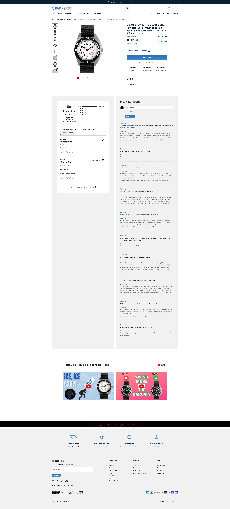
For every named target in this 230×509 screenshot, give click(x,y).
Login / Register (137, 465)
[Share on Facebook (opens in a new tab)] (67, 152)
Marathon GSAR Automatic (138, 203)
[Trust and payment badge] (59, 492)
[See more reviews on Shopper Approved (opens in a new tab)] (73, 152)
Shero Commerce (173, 501)
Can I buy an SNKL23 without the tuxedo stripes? (136, 151)
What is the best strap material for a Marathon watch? (138, 191)
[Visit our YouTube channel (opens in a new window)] (161, 365)
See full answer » (164, 140)
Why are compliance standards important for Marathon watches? (141, 304)
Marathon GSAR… (153, 140)
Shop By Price (69, 13)
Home (53, 19)
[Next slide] (55, 72)
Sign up (56, 475)
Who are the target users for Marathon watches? (136, 257)
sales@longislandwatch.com (64, 485)
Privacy (111, 473)
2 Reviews (140, 33)
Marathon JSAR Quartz (165, 199)
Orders (135, 468)
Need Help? (151, 13)
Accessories (97, 13)
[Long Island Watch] (61, 8)
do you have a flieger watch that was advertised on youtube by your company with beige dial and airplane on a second (145, 239)
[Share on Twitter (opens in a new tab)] (70, 152)
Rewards (175, 13)
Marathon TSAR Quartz (163, 222)
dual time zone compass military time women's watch (137, 327)
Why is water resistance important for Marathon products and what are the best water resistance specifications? (146, 126)
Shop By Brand (56, 13)
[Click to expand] (66, 27)
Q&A (110, 478)
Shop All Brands (113, 481)
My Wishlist (136, 470)
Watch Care (160, 13)
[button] (55, 26)
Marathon (69, 19)
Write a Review (68, 133)
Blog (168, 13)
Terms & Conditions (114, 470)
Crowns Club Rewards (139, 473)
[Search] (127, 8)
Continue (129, 116)
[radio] (92, 106)
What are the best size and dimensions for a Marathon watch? (140, 214)
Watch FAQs (161, 465)
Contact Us (160, 473)
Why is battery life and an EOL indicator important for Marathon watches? (143, 168)
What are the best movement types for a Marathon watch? (139, 280)
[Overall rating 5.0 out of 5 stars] (131, 33)
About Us (111, 465)
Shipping (160, 470)
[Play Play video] (141, 386)
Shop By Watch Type (83, 13)
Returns (159, 468)
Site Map (111, 475)
